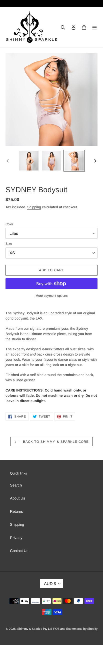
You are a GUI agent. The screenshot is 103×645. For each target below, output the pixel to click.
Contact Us (19, 550)
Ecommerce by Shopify (82, 628)
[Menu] (94, 27)
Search (16, 485)
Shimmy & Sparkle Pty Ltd (34, 628)
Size (9, 244)
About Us (17, 498)
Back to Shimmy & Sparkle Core (55, 442)
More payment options (52, 296)
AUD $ (50, 584)
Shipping (34, 207)
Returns (16, 511)
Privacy (16, 538)
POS (56, 628)
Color (9, 224)
